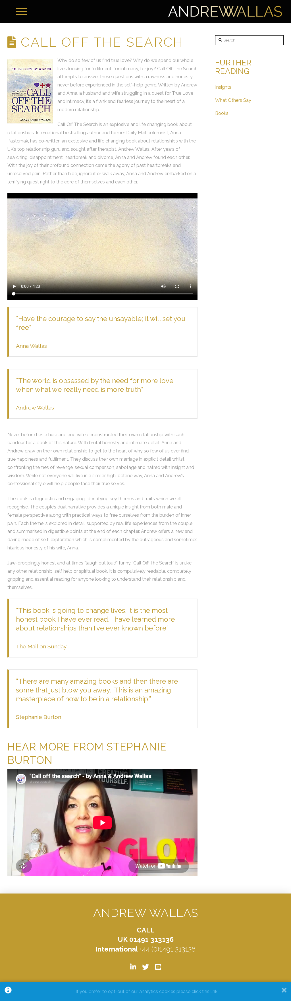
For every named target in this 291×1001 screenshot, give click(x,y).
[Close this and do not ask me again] (284, 991)
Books (221, 113)
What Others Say (233, 100)
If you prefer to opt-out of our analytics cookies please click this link (146, 991)
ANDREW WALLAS (145, 912)
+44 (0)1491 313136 (168, 949)
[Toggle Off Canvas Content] (21, 11)
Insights (223, 87)
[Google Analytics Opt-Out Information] (8, 991)
